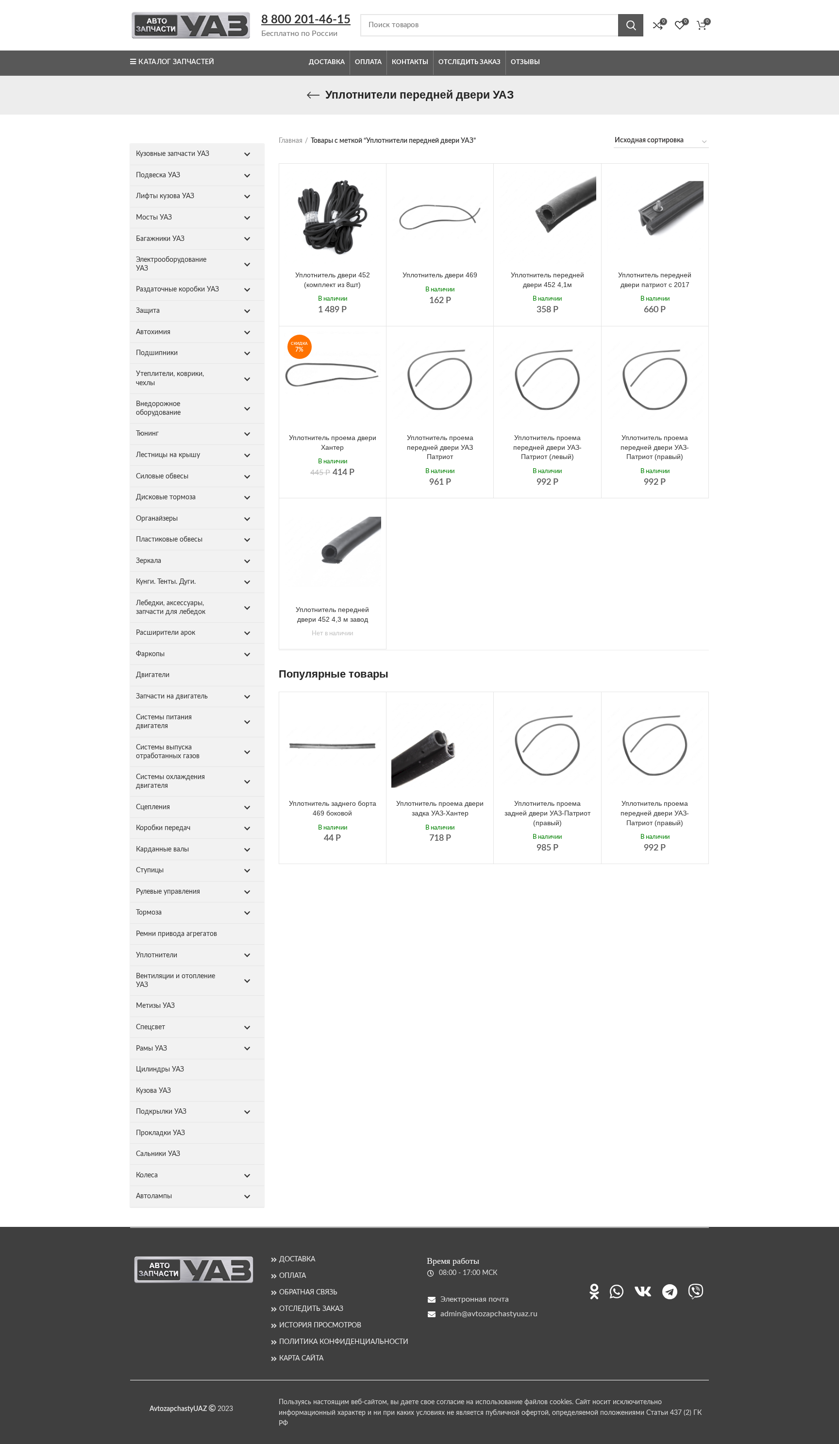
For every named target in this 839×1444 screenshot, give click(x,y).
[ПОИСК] (630, 25)
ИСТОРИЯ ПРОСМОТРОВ (320, 1325)
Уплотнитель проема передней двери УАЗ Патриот (440, 447)
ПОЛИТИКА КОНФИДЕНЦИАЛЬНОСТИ (343, 1342)
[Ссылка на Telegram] (670, 1291)
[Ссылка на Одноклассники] (594, 1291)
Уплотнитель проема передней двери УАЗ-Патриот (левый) (547, 447)
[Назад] (313, 95)
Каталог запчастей (176, 62)
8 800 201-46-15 (306, 20)
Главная (290, 140)
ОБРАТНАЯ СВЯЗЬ (308, 1292)
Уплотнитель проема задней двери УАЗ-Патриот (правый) (547, 812)
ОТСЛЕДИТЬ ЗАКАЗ (311, 1309)
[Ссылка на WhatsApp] (616, 1291)
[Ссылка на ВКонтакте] (643, 1291)
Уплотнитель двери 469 (440, 275)
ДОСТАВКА (297, 1259)
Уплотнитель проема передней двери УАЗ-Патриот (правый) (655, 447)
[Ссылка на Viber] (696, 1291)
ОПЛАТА (292, 1276)
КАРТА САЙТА (301, 1358)
